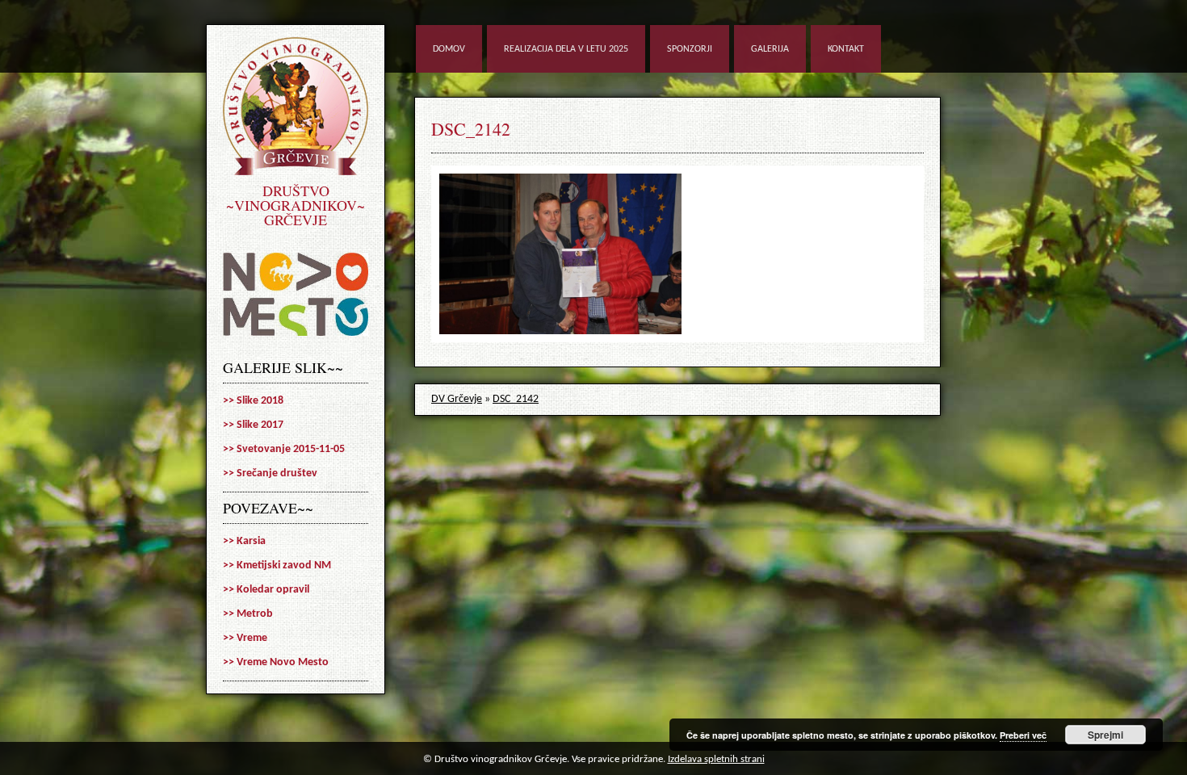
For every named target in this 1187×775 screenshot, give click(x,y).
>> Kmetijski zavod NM (277, 565)
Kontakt (846, 49)
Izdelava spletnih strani (716, 759)
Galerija (770, 49)
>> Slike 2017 (253, 425)
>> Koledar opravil (266, 590)
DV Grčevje (456, 399)
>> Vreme (245, 638)
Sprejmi (1105, 734)
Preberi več (1023, 735)
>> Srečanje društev (270, 473)
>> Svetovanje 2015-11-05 (284, 449)
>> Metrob (248, 614)
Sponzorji (689, 49)
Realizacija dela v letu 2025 (566, 49)
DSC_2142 (470, 128)
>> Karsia (244, 541)
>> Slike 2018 (253, 401)
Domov (449, 49)
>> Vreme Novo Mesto (276, 662)
